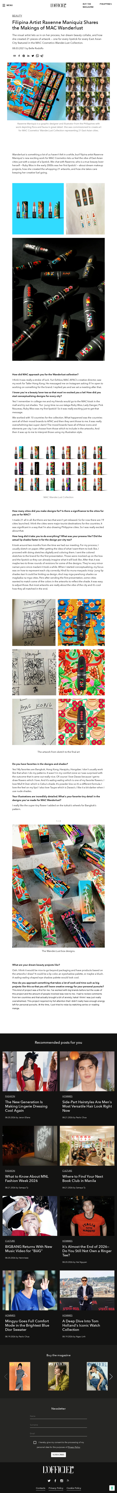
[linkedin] (28, 56)
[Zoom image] (58, 468)
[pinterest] (23, 56)
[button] (101, 890)
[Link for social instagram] (61, 1481)
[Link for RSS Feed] (67, 1481)
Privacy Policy (74, 1447)
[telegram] (42, 56)
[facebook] (19, 56)
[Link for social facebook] (55, 1481)
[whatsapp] (37, 56)
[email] (14, 56)
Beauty (17, 15)
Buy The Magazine (88, 5)
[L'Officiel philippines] (58, 5)
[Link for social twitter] (49, 1481)
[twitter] (33, 56)
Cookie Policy (74, 1488)
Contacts (40, 1488)
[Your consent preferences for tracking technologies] (112, 1488)
